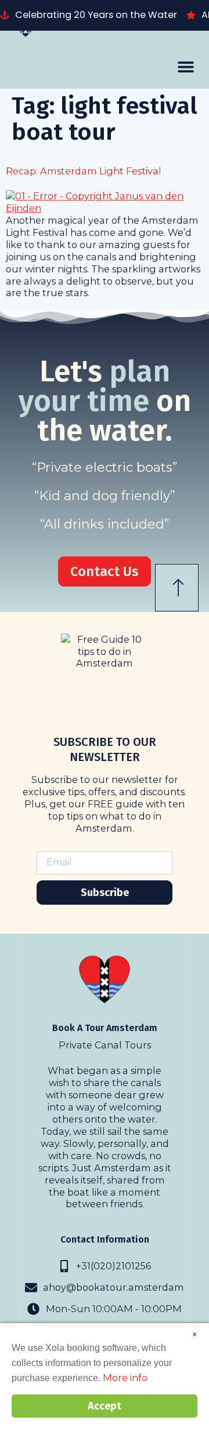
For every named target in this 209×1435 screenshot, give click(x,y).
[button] (185, 66)
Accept (104, 1406)
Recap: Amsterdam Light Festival (83, 171)
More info (125, 1377)
